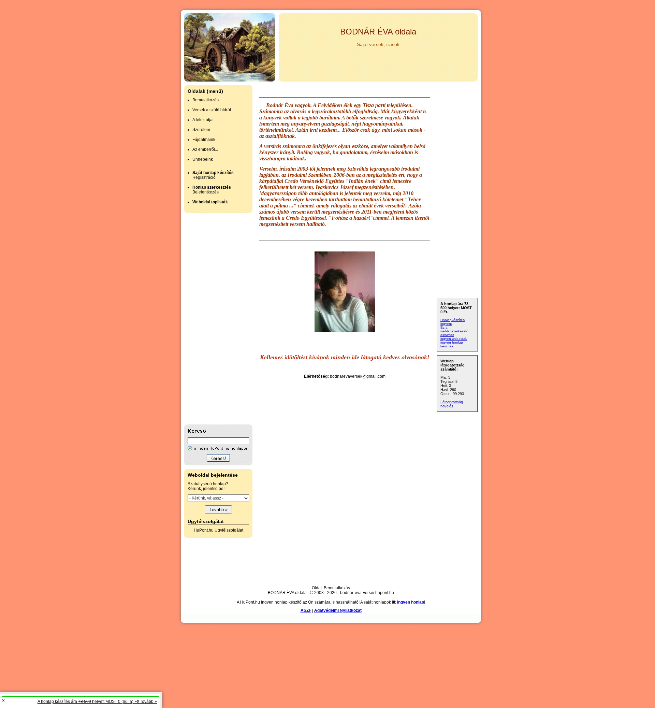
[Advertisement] (211, 318)
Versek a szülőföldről (211, 109)
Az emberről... (205, 149)
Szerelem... (202, 129)
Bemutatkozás (205, 100)
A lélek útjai (203, 119)
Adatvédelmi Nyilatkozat (338, 610)
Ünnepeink (202, 159)
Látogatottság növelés (451, 404)
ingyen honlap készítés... (451, 344)
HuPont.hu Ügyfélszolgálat (218, 530)
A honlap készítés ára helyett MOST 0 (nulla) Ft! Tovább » (97, 701)
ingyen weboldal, (453, 339)
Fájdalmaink (203, 139)
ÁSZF (306, 610)
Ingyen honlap (410, 602)
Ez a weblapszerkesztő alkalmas (454, 331)
